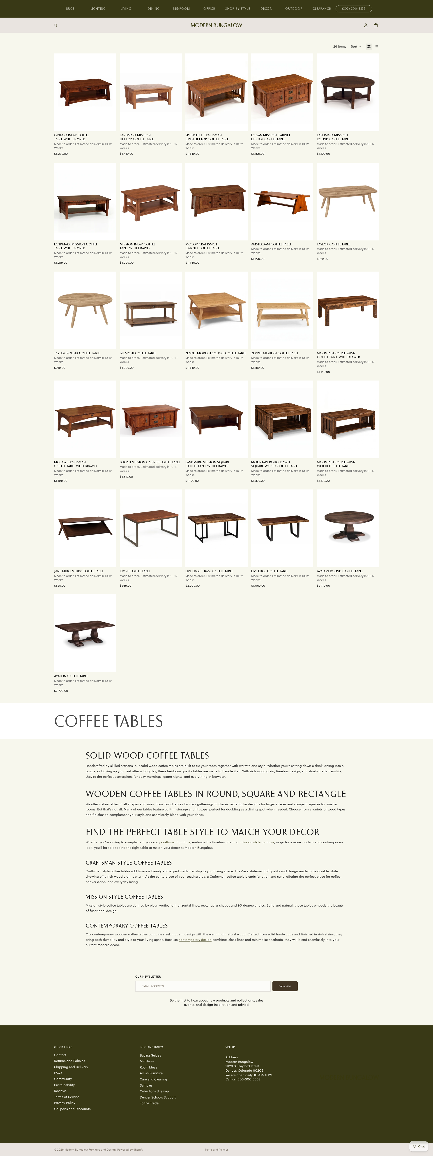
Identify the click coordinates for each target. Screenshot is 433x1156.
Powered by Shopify (130, 1149)
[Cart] (376, 25)
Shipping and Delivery (71, 1067)
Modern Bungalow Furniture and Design (90, 1149)
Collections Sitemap (154, 1091)
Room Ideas (148, 1067)
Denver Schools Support (158, 1097)
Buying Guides (150, 1055)
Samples (146, 1085)
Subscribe (285, 986)
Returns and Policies (69, 1061)
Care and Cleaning (153, 1079)
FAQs (58, 1073)
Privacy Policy (64, 1103)
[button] (356, 47)
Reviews (60, 1091)
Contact (60, 1055)
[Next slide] (109, 92)
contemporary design (195, 939)
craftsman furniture (175, 842)
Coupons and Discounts (72, 1109)
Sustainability (64, 1085)
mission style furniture (257, 842)
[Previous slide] (61, 92)
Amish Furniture (151, 1073)
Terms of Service (66, 1097)
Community (63, 1079)
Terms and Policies (216, 1149)
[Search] (55, 25)
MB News (147, 1061)
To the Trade (149, 1103)
